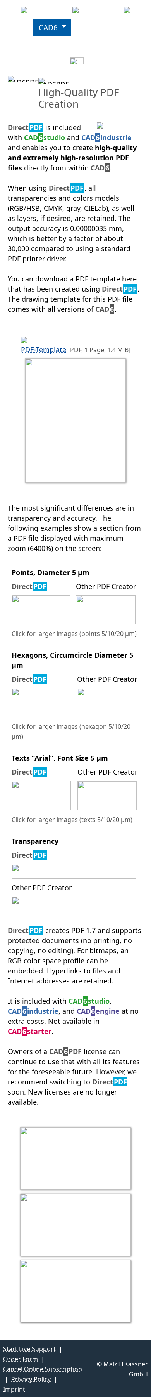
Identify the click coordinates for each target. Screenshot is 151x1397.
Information (27, 60)
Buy (61, 44)
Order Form (20, 1359)
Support (93, 44)
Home (16, 28)
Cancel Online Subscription (42, 1369)
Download (95, 28)
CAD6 (48, 28)
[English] (80, 60)
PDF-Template (43, 349)
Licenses (20, 44)
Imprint (14, 1389)
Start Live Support (29, 1349)
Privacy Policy (31, 1379)
